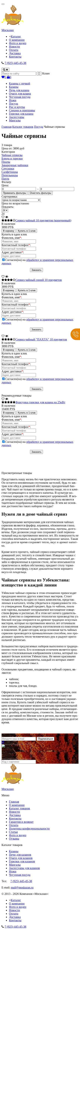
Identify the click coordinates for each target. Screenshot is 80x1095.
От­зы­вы (14, 838)
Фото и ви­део (17, 835)
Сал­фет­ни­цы (9, 171)
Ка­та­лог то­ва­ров (19, 808)
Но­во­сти (14, 811)
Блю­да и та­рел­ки (12, 158)
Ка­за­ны (13, 851)
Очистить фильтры (40, 193)
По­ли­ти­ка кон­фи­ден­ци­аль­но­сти (29, 828)
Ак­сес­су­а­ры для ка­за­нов (24, 868)
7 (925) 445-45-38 (15, 63)
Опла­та (13, 825)
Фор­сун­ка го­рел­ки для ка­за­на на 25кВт (40, 402)
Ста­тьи (13, 831)
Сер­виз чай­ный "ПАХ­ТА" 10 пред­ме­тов (41, 339)
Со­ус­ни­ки (7, 168)
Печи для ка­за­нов (20, 854)
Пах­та (5, 178)
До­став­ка (15, 815)
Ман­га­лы (15, 864)
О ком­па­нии (17, 805)
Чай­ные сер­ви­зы (12, 155)
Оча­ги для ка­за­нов (21, 858)
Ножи (12, 871)
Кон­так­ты (15, 818)
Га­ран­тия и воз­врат (21, 821)
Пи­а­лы (5, 161)
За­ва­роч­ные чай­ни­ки (14, 165)
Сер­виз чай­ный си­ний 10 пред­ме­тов (38, 279)
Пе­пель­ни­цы (9, 175)
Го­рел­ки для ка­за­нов (22, 861)
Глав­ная (14, 801)
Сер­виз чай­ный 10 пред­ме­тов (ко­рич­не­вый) (43, 220)
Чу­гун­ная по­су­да (19, 874)
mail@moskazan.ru (22, 887)
